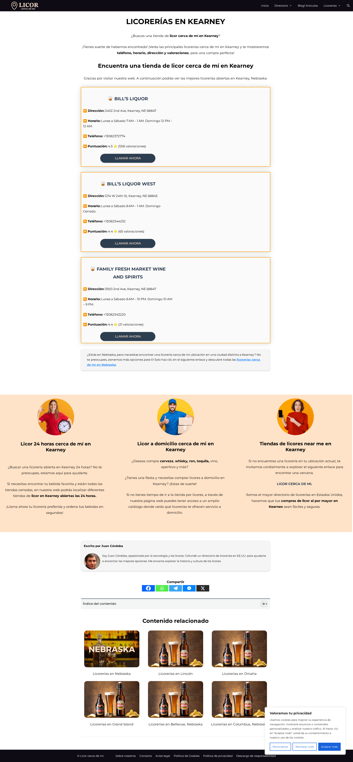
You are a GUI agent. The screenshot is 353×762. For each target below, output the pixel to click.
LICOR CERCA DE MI (294, 484)
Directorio (281, 5)
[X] (202, 588)
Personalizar (280, 746)
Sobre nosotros (125, 756)
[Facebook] (148, 588)
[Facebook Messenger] (189, 588)
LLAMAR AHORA (128, 158)
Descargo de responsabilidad (256, 756)
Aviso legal (163, 756)
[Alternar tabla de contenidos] (262, 604)
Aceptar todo (329, 746)
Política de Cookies (186, 756)
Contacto (145, 756)
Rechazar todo (304, 746)
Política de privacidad (218, 756)
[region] (305, 731)
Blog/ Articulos (308, 5)
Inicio (265, 5)
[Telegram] (175, 588)
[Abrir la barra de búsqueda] (348, 6)
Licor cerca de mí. (92, 756)
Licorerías (330, 5)
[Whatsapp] (162, 588)
